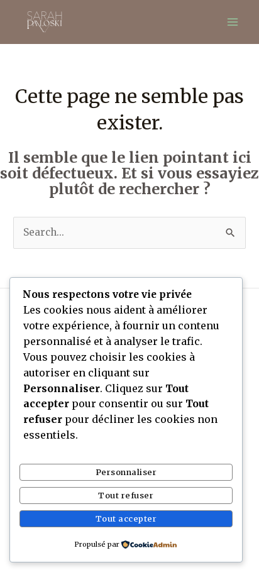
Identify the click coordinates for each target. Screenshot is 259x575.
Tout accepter (126, 518)
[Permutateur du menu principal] (232, 21)
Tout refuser (125, 495)
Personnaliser (126, 472)
